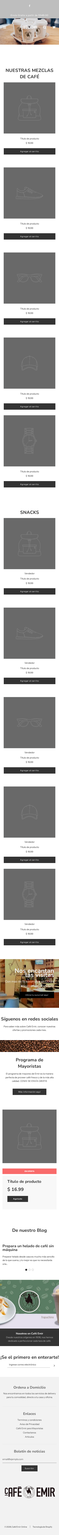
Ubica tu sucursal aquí (36, 995)
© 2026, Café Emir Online (15, 1527)
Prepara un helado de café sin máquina (28, 1247)
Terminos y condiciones (29, 1419)
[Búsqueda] (44, 27)
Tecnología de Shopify (42, 1527)
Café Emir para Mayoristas (29, 1428)
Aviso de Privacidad (29, 1424)
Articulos (29, 1436)
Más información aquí (29, 1092)
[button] (26, 1270)
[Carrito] (54, 27)
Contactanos (29, 1432)
